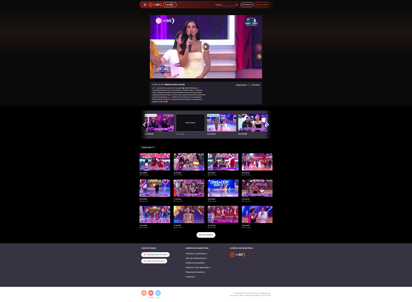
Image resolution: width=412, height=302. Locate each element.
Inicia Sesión (247, 4)
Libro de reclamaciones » (196, 258)
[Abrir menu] (145, 5)
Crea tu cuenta (261, 4)
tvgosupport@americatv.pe (157, 254)
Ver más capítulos (206, 235)
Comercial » (191, 277)
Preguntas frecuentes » (195, 272)
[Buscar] (236, 4)
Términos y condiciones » (196, 254)
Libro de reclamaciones (156, 261)
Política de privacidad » (195, 263)
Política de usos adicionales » (198, 267)
